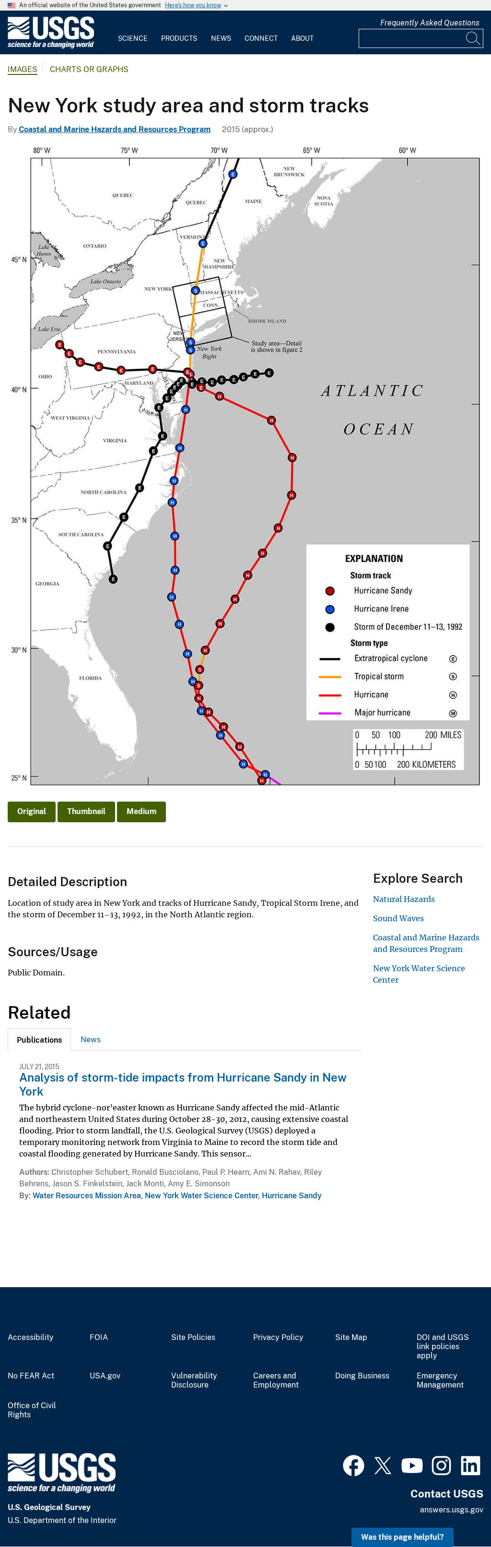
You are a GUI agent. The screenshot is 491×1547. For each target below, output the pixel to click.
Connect (261, 38)
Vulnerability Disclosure (194, 1380)
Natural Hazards (404, 899)
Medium (141, 811)
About (302, 38)
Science (133, 38)
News (221, 38)
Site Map (351, 1337)
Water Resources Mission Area (87, 1195)
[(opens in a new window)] (353, 1464)
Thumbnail (86, 811)
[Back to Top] (456, 1512)
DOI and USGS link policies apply (443, 1346)
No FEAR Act (31, 1376)
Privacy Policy (278, 1337)
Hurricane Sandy (292, 1195)
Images (22, 69)
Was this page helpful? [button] (402, 1537)
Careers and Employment (276, 1380)
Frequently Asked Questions (429, 22)
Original (31, 811)
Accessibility (31, 1337)
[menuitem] (132, 32)
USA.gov (105, 1376)
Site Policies (193, 1337)
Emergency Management (440, 1380)
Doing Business (362, 1376)
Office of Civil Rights (32, 1410)
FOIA (99, 1337)
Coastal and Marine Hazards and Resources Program (114, 129)
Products (179, 38)
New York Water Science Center (201, 1195)
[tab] (39, 1039)
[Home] (51, 46)
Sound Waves (398, 918)
